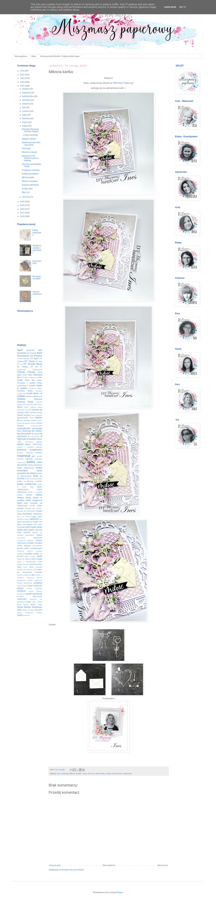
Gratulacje (24, 377)
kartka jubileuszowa (25, 468)
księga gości (36, 516)
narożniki (38, 530)
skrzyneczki (27, 572)
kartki (19, 503)
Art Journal (31, 353)
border (33, 420)
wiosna (31, 591)
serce (31, 567)
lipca (24, 107)
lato (40, 519)
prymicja (39, 551)
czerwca (26, 111)
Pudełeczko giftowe (30, 174)
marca (25, 122)
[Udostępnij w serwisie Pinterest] (83, 769)
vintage (30, 586)
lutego (25, 126)
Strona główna (21, 56)
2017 (22, 213)
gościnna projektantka (29, 449)
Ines (58, 773)
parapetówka (37, 546)
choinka (39, 423)
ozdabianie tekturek (25, 540)
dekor (19, 431)
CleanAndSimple (23, 358)
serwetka (39, 567)
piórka (27, 548)
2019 (22, 205)
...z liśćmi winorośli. (30, 135)
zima (34, 602)
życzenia (26, 615)
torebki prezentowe (24, 583)
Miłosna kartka (28, 177)
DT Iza (20, 364)
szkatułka (38, 572)
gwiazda (20, 452)
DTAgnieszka (37, 369)
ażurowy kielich (23, 412)
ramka (39, 556)
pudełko (28, 554)
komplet (20, 508)
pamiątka (30, 543)
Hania (40, 377)
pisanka (20, 548)
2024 (22, 75)
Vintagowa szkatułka (31, 170)
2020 (22, 202)
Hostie (20, 380)
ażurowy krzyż (36, 412)
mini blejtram (28, 524)
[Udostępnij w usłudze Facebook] (80, 769)
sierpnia (26, 104)
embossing (29, 442)
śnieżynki (38, 610)
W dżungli (26, 148)
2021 (22, 86)
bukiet (33, 423)
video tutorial (22, 586)
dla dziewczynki (24, 434)
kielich (39, 506)
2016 (22, 216)
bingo (31, 418)
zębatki (26, 604)
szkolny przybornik (24, 575)
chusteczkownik (36, 426)
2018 (22, 209)
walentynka (127, 773)
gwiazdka (29, 452)
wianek (20, 588)
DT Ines (38, 361)
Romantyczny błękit (36, 277)
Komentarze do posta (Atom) (71, 870)
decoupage (37, 428)
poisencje (20, 551)
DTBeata (21, 372)
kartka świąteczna (34, 500)
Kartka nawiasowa (36, 232)
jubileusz (20, 459)
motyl (27, 527)
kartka (31, 462)
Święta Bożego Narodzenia (29, 607)
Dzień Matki (27, 375)
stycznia (26, 197)
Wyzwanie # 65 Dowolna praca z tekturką (30, 158)
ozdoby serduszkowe (113, 773)
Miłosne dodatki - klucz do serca (82, 773)
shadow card (31, 569)
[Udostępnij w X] (77, 769)
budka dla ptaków (24, 423)
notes (19, 532)
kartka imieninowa (35, 465)
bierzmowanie (22, 418)
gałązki (20, 444)
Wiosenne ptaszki (29, 152)
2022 (22, 82)
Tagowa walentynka (30, 185)
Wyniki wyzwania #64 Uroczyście (31, 143)
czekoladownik (23, 428)
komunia (27, 513)
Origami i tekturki (29, 139)
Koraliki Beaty (32, 393)
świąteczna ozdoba (33, 612)
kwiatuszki (34, 519)
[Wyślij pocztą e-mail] (71, 769)
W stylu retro (27, 189)
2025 (22, 71)
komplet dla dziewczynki (26, 511)
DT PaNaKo (22, 367)
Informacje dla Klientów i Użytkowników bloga (59, 56)
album (20, 407)
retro (27, 564)
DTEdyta (31, 372)
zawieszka (21, 599)
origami (39, 535)
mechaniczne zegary (30, 522)
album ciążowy (30, 407)
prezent (30, 551)
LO (41, 393)
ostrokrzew (37, 538)
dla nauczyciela (33, 436)
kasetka (32, 506)
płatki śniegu (30, 556)
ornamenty (21, 538)
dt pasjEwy (31, 439)
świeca (19, 612)
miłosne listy (100, 773)
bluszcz (20, 420)
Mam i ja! (26, 192)
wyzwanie (37, 593)
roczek (32, 564)
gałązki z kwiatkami (25, 447)
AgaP (20, 350)
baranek (27, 415)
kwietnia (26, 118)
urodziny (38, 582)
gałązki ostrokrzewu (33, 444)
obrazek (27, 532)
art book (28, 410)
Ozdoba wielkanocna (34, 396)
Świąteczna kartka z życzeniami (37, 249)
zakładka (20, 596)
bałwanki (39, 415)
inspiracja (65, 773)
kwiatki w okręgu (23, 519)
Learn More (170, 7)
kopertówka (37, 514)
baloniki (20, 415)
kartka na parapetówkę (33, 478)
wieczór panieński (34, 588)
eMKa (19, 442)
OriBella (21, 396)
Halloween (33, 377)
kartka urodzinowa (26, 484)
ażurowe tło (37, 410)
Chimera (38, 355)
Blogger (119, 892)
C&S (31, 356)
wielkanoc (21, 591)
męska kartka (36, 527)
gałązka (39, 442)
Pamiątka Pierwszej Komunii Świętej (30, 130)
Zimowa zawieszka (36, 293)
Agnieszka (30, 350)
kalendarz (29, 459)
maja (24, 115)
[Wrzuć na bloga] (74, 769)
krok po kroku (23, 516)
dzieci (39, 439)
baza (33, 415)
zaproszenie (37, 596)
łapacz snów (36, 604)
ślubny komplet (28, 610)
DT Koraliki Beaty (33, 364)
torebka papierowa (34, 580)
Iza (33, 380)
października (28, 96)
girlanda (39, 447)
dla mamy (35, 434)
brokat (39, 420)
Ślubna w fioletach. (30, 181)
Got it (182, 7)
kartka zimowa (24, 495)
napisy (31, 530)
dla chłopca (37, 431)
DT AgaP (34, 358)
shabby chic (21, 569)
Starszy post (162, 865)
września (26, 100)
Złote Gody (38, 404)
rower (25, 567)
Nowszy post (54, 865)
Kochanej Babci (35, 388)
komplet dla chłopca (33, 508)
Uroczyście (30, 404)
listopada (26, 93)
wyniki (29, 593)
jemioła (39, 456)
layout (19, 522)
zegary (28, 602)
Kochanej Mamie (25, 391)
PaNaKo (21, 399)
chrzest (20, 426)
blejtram (38, 418)
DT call (34, 367)
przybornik (21, 554)
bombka (27, 420)
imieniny (39, 452)
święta (20, 615)
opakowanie (29, 535)
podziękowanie (36, 548)
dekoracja (26, 431)
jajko (33, 456)
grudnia (25, 89)
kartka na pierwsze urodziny (29, 481)
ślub (19, 609)
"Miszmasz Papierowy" (123, 83)
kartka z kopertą (35, 492)
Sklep (33, 56)
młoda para (22, 530)
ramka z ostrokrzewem (26, 562)
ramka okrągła (36, 559)
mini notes (38, 524)
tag (33, 575)
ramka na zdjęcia (23, 559)
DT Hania (29, 361)
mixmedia (21, 527)
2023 (22, 78)
